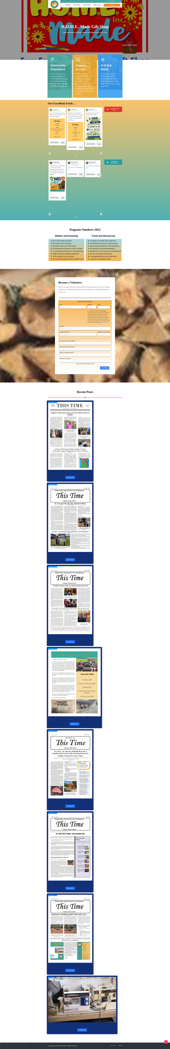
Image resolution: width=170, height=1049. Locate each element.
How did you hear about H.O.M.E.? (68, 330)
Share (63, 142)
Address (62, 315)
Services (68, 5)
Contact (120, 1035)
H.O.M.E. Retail (76, 5)
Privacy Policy (105, 312)
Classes (50, 967)
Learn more (70, 467)
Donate (112, 5)
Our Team (113, 1035)
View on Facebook (54, 142)
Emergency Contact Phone (104, 321)
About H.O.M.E (97, 5)
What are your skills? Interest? (67, 342)
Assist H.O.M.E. (87, 5)
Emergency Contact (64, 321)
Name (61, 294)
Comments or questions (65, 348)
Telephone (90, 294)
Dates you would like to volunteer (67, 336)
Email (99, 294)
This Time (55, 392)
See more (52, 174)
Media (50, 392)
